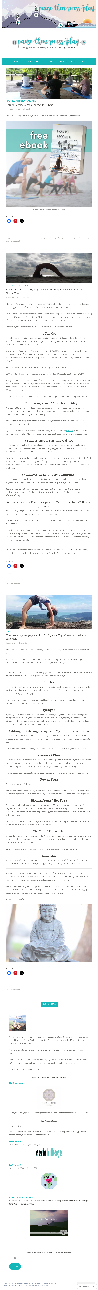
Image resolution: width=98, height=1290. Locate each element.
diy (70, 61)
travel (60, 61)
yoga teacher (65, 238)
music (50, 61)
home (17, 61)
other (80, 61)
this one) (69, 430)
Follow (15, 1266)
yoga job (56, 238)
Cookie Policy (45, 1285)
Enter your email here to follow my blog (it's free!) (49, 1253)
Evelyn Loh (25, 109)
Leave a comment (13, 241)
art (38, 61)
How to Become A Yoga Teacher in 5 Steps (29, 105)
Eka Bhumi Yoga (16, 1083)
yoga (29, 61)
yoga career (47, 238)
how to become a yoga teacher (24, 238)
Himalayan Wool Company (21, 1197)
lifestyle (18, 101)
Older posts (49, 1004)
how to (9, 101)
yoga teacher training (80, 238)
